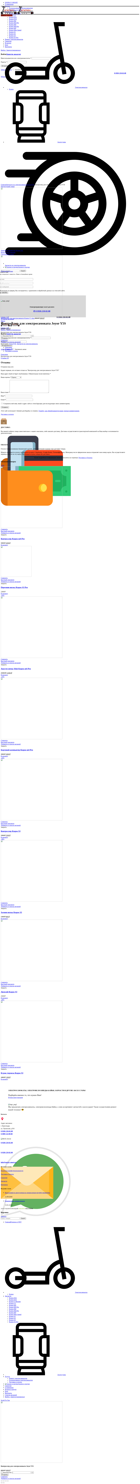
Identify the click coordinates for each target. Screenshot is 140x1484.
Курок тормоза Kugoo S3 (12, 1073)
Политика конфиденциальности (12, 1171)
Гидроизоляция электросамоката (15, 1201)
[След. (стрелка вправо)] (4, 1482)
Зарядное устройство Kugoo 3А (12, 250)
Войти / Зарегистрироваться (15, 1397)
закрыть (3, 1216)
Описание (8, 347)
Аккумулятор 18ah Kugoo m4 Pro (16, 669)
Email (3, 400)
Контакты (4, 1185)
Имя (3, 396)
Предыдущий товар (8, 186)
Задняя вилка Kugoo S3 (11, 912)
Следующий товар (7, 254)
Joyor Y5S (30, 185)
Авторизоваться (7, 345)
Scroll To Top (5, 1400)
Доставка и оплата (11, 351)
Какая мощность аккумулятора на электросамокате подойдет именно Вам (27, 1193)
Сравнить (4, 340)
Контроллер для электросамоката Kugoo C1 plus (18, 318)
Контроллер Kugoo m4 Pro (13, 539)
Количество (7, 336)
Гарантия (4, 1178)
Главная (3, 185)
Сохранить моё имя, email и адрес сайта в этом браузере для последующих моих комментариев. (36, 403)
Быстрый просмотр (7, 531)
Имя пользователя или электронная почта (16, 338)
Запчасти (4, 1181)
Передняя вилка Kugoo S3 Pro (14, 587)
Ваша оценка (6, 377)
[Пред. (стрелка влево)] (1, 1482)
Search (23, 1218)
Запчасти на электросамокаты (16, 185)
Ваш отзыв (5, 392)
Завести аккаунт (13, 334)
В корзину (5, 338)
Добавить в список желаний (11, 342)
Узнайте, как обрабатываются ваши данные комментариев (58, 411)
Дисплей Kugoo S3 (9, 992)
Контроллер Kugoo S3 (10, 831)
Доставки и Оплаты (85, 458)
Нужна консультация (15, 1097)
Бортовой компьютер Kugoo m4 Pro (17, 750)
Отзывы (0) (9, 349)
